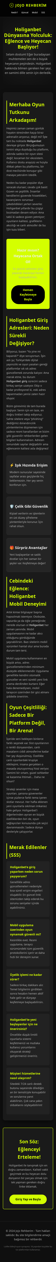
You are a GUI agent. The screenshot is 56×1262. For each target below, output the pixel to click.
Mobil (35, 12)
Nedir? (14, 12)
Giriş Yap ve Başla (28, 1199)
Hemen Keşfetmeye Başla (28, 294)
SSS (43, 12)
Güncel (24, 12)
